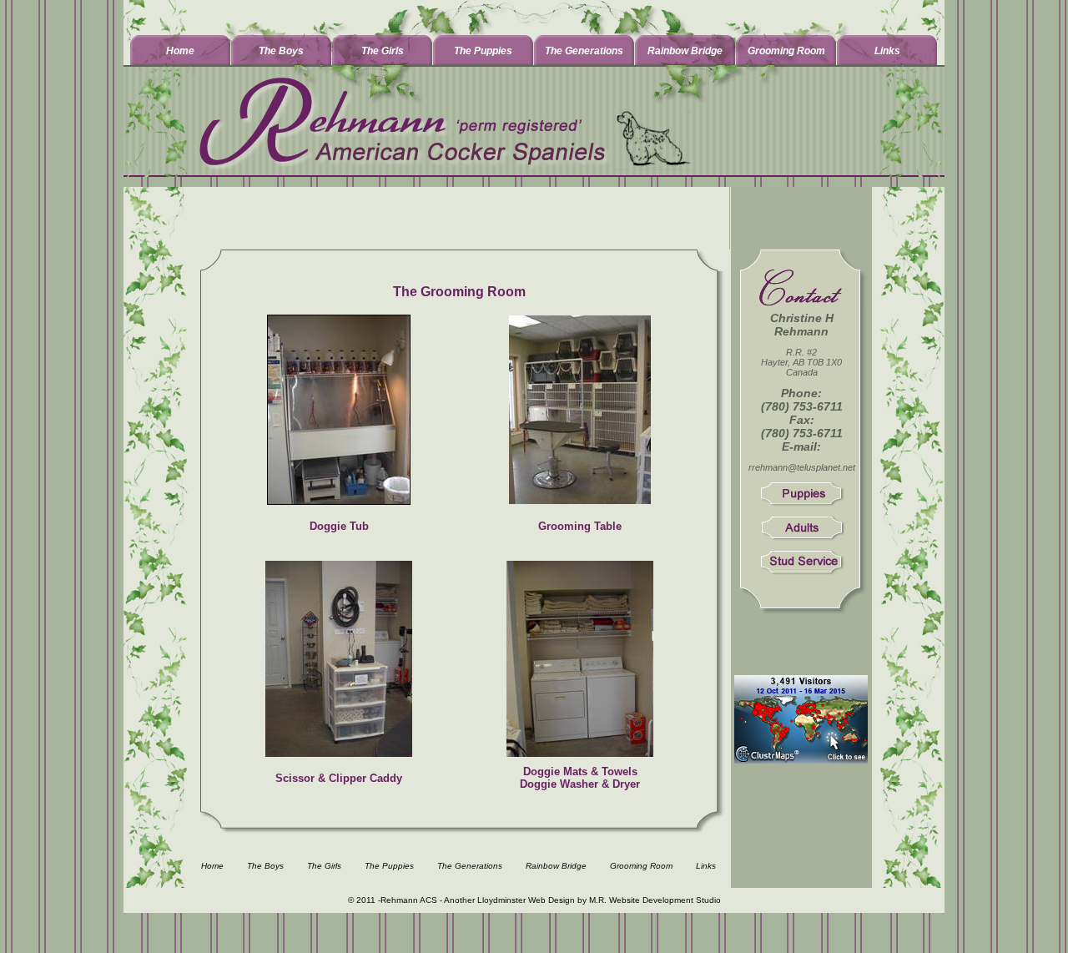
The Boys (281, 51)
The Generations (584, 51)
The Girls (382, 51)
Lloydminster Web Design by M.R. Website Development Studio (599, 900)
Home (180, 51)
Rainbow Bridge (685, 51)
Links (887, 51)
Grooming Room (786, 51)
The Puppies (483, 51)
